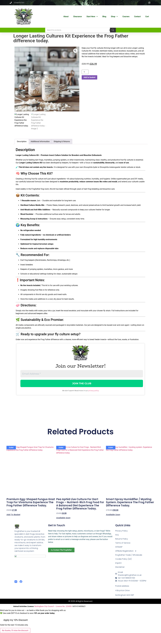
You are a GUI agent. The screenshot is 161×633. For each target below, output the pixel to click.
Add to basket (89, 77)
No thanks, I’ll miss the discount (15, 630)
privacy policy (93, 390)
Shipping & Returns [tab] (62, 141)
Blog (104, 16)
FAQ (117, 534)
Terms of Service (122, 543)
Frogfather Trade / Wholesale (128, 555)
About (65, 16)
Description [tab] (22, 141)
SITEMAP (118, 547)
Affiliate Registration (124, 551)
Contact (137, 16)
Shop (113, 16)
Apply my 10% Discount (15, 620)
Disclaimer (120, 567)
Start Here (91, 16)
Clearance (77, 16)
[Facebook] (21, 581)
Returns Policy (121, 538)
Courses (125, 16)
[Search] (113, 30)
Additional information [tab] (40, 141)
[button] (75, 51)
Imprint (118, 563)
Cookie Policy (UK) (123, 559)
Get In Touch (56, 525)
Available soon (63, 517)
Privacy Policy (121, 530)
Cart (147, 16)
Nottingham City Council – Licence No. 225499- (53, 606)
